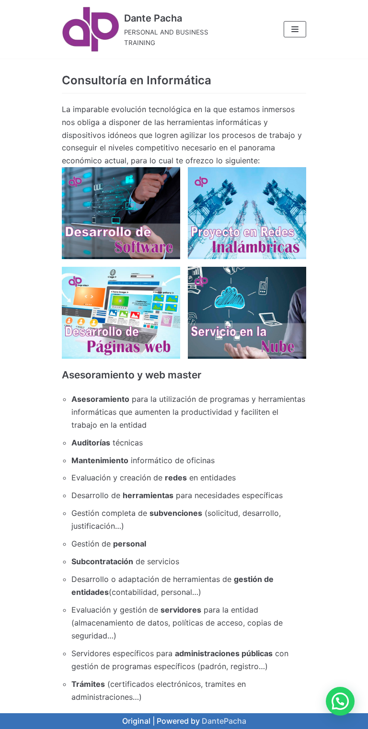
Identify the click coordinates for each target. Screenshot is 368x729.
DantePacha (224, 721)
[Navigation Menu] (295, 29)
